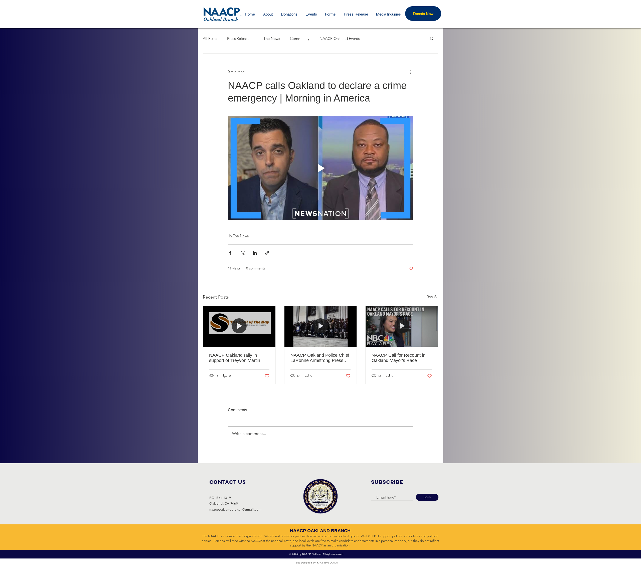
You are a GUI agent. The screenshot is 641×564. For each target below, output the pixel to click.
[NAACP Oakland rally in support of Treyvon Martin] (239, 326)
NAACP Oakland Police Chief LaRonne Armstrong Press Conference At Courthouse (319, 358)
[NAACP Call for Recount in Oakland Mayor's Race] (402, 326)
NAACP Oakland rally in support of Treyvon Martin (234, 358)
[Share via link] (267, 252)
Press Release (238, 38)
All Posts (210, 38)
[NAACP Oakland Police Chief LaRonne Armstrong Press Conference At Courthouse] (320, 326)
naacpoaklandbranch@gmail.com (235, 509)
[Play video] (320, 168)
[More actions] (410, 72)
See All (432, 296)
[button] (423, 13)
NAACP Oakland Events (339, 38)
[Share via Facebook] (230, 252)
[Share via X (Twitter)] (242, 252)
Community (299, 38)
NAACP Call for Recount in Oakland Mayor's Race (398, 358)
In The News (269, 38)
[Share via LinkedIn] (254, 252)
